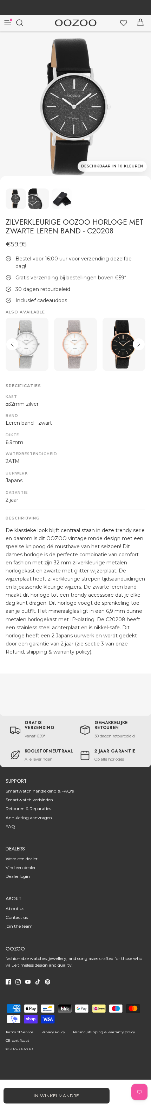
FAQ (10, 826)
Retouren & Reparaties (28, 808)
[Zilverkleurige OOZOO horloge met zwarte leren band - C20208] (75, 106)
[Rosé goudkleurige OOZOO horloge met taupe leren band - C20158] (75, 344)
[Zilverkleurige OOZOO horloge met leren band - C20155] (27, 344)
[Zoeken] (23, 23)
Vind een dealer (21, 867)
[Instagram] (18, 982)
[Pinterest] (47, 982)
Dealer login (18, 876)
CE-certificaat (17, 1040)
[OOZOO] (76, 23)
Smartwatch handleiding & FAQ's (40, 791)
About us (15, 908)
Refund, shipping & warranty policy (104, 1032)
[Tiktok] (37, 982)
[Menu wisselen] (7, 23)
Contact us (17, 917)
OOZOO (26, 1049)
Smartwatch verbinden (29, 799)
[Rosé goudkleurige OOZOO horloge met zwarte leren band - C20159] (124, 344)
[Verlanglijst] (123, 23)
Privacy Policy (53, 1032)
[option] (75, 106)
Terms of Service (19, 1032)
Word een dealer (22, 858)
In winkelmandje (56, 1095)
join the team (19, 926)
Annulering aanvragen (29, 817)
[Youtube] (28, 982)
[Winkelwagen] (140, 23)
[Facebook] (8, 982)
